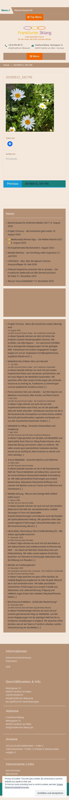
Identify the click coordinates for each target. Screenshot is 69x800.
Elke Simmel (11, 774)
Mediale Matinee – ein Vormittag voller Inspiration (32, 252)
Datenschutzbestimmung (18, 657)
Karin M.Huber (13, 770)
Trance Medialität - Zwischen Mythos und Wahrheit (33, 460)
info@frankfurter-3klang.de (19, 48)
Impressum (11, 661)
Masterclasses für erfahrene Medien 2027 (28, 223)
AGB (8, 666)
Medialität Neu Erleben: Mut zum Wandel (28, 361)
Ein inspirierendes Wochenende (23, 247)
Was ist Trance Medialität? (21, 281)
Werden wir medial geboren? (22, 565)
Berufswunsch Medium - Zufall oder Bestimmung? (32, 602)
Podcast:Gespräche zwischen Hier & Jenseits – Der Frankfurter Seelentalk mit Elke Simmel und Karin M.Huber (33, 272)
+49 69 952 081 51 (15, 45)
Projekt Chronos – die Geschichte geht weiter (30, 231)
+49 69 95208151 (14, 695)
